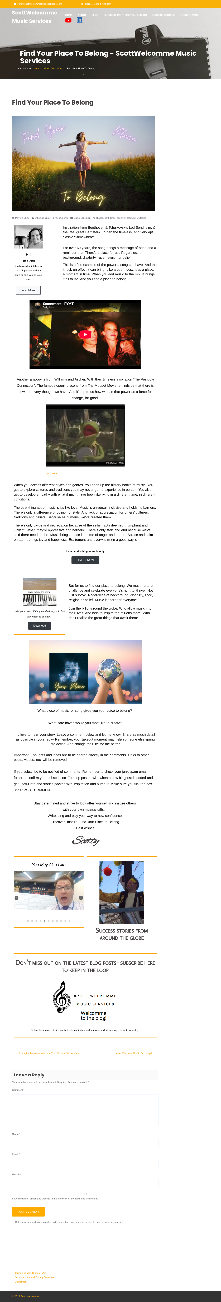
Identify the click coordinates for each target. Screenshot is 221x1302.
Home (69, 15)
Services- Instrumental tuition (125, 15)
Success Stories (163, 15)
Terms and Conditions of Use (30, 1272)
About (82, 15)
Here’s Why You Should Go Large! (133, 1053)
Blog (95, 15)
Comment (18, 1089)
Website (16, 1174)
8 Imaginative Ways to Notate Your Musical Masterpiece (49, 1053)
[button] (28, 921)
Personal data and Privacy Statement (35, 1277)
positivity (121, 218)
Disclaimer (20, 1281)
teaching (131, 218)
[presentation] (16, 898)
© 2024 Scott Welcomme (25, 1296)
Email (16, 1154)
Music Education (53, 68)
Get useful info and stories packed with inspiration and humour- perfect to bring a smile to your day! (69, 1222)
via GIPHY (51, 473)
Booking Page (189, 15)
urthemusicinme (43, 218)
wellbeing (141, 218)
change (99, 218)
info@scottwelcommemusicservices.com (40, 3)
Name (16, 1134)
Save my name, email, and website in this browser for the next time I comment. (55, 1198)
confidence (110, 218)
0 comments (61, 218)
